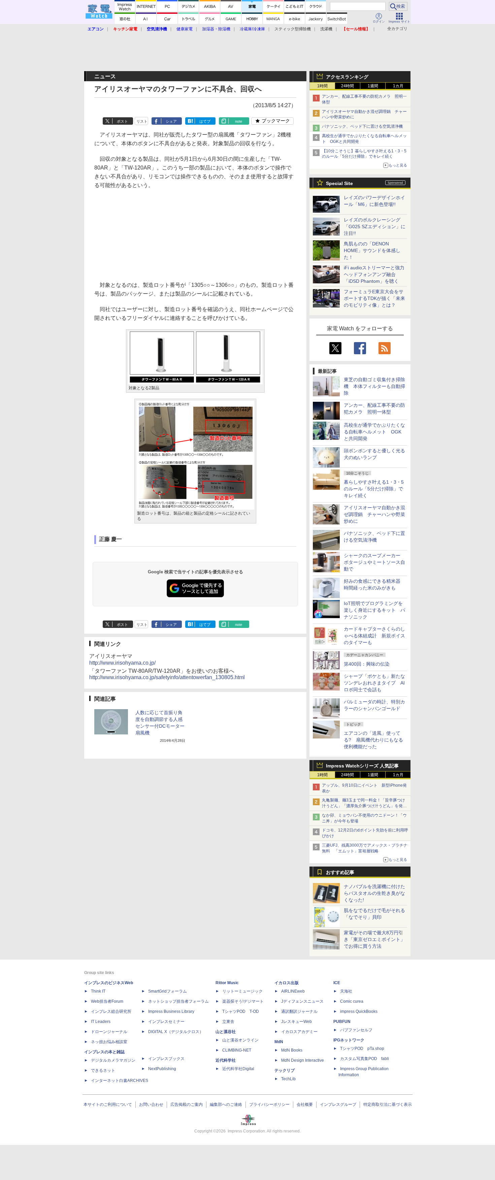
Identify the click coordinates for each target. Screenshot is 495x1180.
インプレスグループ (338, 1104)
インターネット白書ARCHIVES (119, 1080)
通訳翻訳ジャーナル (299, 1011)
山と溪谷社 (226, 1031)
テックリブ (284, 1070)
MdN (278, 1041)
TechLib (288, 1079)
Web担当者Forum (107, 1001)
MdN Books (291, 1050)
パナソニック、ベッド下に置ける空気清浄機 (362, 126)
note (238, 121)
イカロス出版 (286, 982)
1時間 (322, 86)
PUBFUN (342, 1021)
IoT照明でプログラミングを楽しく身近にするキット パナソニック (374, 610)
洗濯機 (326, 29)
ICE (336, 982)
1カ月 (398, 86)
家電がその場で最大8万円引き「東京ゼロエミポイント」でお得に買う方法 (374, 939)
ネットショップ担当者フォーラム (178, 1001)
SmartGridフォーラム (167, 991)
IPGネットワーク (348, 1040)
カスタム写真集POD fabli (364, 1058)
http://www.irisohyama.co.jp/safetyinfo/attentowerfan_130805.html (167, 677)
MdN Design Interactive (302, 1060)
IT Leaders (100, 1021)
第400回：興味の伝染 (367, 664)
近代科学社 (226, 1060)
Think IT (98, 991)
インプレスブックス (166, 1058)
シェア (171, 121)
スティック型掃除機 (292, 29)
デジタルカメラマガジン (113, 1060)
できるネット (103, 1070)
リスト (141, 121)
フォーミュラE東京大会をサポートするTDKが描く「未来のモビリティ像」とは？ (374, 298)
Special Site (339, 183)
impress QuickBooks (358, 1011)
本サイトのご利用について (108, 1104)
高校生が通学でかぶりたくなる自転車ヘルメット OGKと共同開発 (374, 431)
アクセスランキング (347, 77)
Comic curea (351, 1001)
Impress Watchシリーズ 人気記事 (362, 765)
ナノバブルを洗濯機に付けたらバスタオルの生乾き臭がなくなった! (374, 893)
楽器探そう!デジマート (243, 1001)
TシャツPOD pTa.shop (362, 1048)
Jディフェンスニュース (302, 1001)
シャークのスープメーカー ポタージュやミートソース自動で (374, 562)
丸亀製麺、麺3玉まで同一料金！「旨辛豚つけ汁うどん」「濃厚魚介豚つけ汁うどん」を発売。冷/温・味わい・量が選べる (363, 806)
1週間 (373, 86)
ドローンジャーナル (109, 1031)
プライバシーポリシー (269, 1104)
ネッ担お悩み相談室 (109, 1041)
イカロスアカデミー (299, 1031)
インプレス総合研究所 (111, 1011)
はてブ (204, 121)
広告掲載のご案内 (186, 1104)
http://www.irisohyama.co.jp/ (122, 663)
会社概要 (305, 1104)
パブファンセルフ (356, 1030)
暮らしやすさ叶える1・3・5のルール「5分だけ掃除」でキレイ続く (374, 488)
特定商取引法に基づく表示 (387, 1104)
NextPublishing (162, 1068)
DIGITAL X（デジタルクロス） (175, 1031)
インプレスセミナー (166, 1021)
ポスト (122, 121)
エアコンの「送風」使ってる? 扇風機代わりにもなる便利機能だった (373, 739)
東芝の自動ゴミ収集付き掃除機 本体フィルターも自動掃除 (374, 386)
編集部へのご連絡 (226, 1104)
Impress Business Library (171, 1011)
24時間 (347, 86)
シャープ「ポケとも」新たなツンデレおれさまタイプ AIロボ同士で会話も (374, 682)
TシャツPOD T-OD (240, 1011)
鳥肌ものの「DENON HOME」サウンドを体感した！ (372, 250)
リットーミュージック (242, 991)
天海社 (346, 991)
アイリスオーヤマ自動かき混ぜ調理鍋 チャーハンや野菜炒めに (374, 514)
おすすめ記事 (340, 872)
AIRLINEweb (293, 991)
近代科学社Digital (238, 1068)
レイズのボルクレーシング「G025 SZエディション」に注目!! (374, 226)
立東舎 (228, 1021)
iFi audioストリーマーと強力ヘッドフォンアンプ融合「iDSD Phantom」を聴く (374, 274)
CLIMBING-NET (236, 1050)
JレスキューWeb (296, 1021)
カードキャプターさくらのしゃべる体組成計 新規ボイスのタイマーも (374, 635)
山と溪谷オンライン (240, 1040)
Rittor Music (227, 982)
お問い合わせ (151, 1104)
